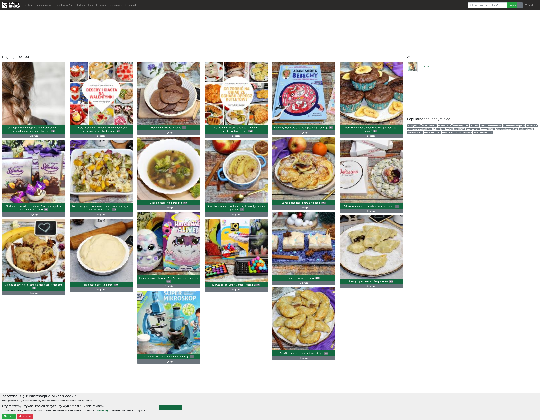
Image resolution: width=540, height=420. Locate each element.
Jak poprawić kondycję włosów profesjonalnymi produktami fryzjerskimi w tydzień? (33, 129)
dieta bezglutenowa (507, 129)
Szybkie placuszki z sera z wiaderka (303, 202)
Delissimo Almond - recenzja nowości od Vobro (371, 206)
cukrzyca (473, 129)
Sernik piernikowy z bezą (303, 278)
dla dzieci (429, 126)
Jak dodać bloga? (84, 5)
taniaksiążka (526, 129)
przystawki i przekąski (419, 129)
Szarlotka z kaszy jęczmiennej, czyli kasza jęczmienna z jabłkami (236, 208)
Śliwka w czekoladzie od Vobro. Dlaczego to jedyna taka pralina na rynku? (34, 208)
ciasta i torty (461, 126)
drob (532, 126)
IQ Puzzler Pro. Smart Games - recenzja (235, 284)
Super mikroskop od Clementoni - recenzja (168, 356)
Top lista (27, 5)
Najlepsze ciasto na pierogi (101, 284)
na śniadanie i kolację (514, 126)
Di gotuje (34, 136)
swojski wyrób (432, 132)
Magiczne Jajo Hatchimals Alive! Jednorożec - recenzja (168, 279)
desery (487, 129)
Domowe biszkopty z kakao (168, 127)
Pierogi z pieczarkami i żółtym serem (371, 281)
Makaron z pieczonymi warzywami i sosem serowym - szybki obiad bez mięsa (101, 208)
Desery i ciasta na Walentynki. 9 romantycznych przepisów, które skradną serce (101, 129)
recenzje (414, 126)
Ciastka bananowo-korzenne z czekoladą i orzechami (33, 286)
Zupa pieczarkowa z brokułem (168, 202)
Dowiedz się (102, 410)
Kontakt (132, 5)
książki (438, 129)
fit (474, 126)
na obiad (444, 126)
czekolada (415, 132)
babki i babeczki (483, 132)
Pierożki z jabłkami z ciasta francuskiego (303, 353)
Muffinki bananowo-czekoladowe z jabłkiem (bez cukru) (371, 129)
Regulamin (111, 5)
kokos (447, 132)
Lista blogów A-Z (44, 5)
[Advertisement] (270, 32)
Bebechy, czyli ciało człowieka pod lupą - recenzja (303, 127)
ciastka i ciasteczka (491, 126)
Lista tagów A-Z (64, 5)
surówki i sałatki (455, 129)
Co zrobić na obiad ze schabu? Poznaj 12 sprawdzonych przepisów (236, 129)
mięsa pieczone (463, 132)
